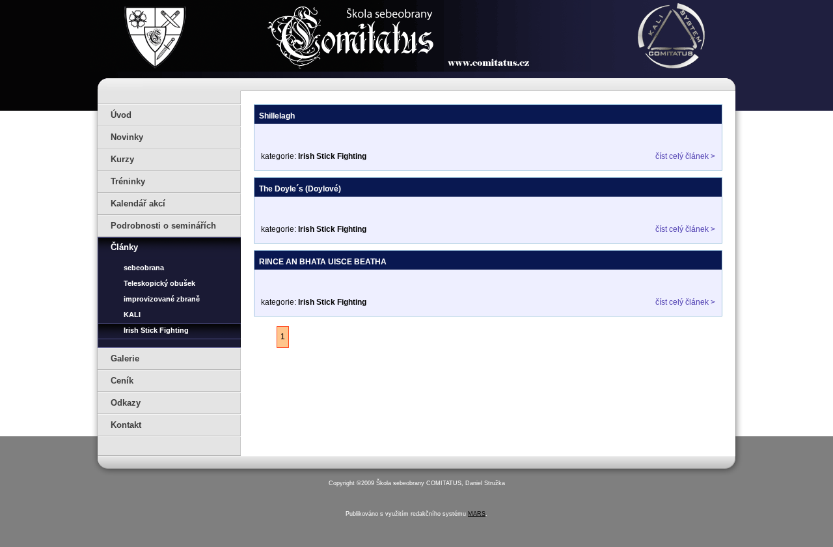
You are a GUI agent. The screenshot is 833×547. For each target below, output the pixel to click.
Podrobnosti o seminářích (163, 226)
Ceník (122, 381)
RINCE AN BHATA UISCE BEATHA (323, 261)
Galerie (125, 358)
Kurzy (122, 159)
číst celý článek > (685, 156)
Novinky (127, 137)
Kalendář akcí (138, 203)
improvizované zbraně (162, 299)
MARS (476, 514)
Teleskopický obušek (159, 283)
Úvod (121, 115)
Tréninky (128, 181)
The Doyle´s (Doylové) (300, 188)
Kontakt (126, 425)
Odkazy (126, 403)
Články (124, 247)
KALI (132, 314)
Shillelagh (277, 115)
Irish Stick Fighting (156, 330)
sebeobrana (144, 268)
